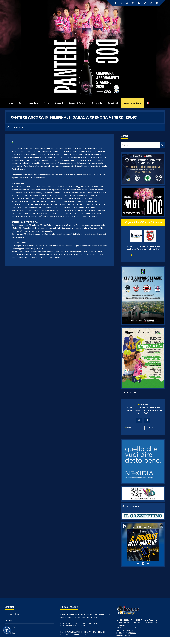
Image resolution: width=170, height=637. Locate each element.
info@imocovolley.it (123, 635)
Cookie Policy (10, 633)
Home (10, 103)
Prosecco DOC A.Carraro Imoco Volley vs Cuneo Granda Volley (143, 248)
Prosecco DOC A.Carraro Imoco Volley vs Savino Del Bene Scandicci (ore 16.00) (143, 410)
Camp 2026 (113, 103)
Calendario (33, 103)
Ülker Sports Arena (154, 428)
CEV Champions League (135, 428)
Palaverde (151, 255)
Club (21, 103)
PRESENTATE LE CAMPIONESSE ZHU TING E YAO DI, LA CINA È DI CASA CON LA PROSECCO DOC (83, 633)
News (46, 103)
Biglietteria (97, 103)
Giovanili (59, 103)
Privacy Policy (10, 627)
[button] (6, 630)
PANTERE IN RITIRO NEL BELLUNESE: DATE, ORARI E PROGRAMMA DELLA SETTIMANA (80, 624)
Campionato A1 (138, 255)
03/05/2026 (144, 405)
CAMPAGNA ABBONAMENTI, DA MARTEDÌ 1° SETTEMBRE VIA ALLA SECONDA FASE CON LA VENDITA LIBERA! (83, 615)
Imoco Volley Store (132, 103)
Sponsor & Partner (77, 103)
